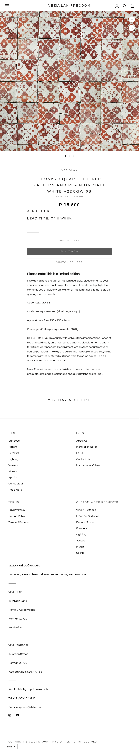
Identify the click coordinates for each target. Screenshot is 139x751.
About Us (81, 440)
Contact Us (83, 459)
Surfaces (14, 440)
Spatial (12, 477)
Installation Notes (86, 446)
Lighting (13, 459)
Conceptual (15, 483)
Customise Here (69, 262)
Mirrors (12, 446)
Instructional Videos (88, 465)
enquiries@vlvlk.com (28, 707)
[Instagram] (9, 715)
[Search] (124, 5)
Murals (12, 471)
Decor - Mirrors (85, 522)
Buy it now (70, 251)
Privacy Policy (16, 510)
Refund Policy (16, 516)
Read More (15, 489)
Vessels (13, 465)
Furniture (13, 453)
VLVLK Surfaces (86, 510)
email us (97, 280)
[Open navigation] (7, 5)
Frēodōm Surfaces (87, 516)
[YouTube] (17, 715)
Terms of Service (18, 522)
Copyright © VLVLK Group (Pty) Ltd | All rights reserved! (53, 742)
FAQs (79, 453)
